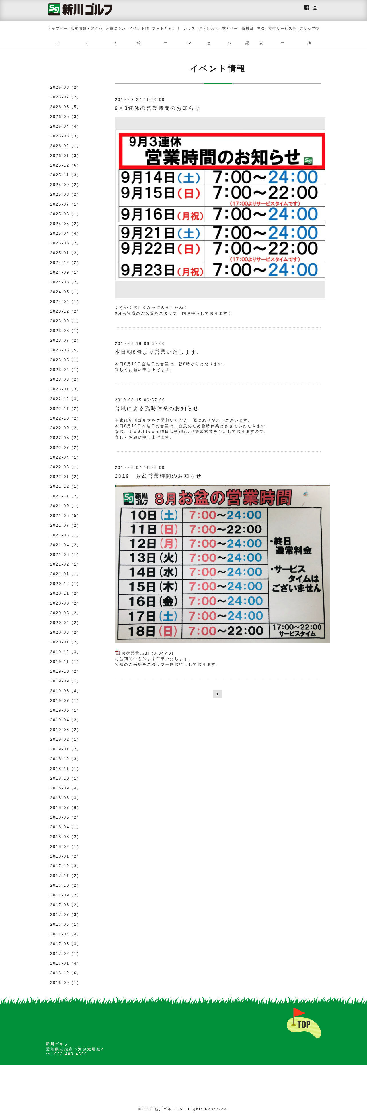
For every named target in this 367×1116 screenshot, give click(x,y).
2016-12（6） (65, 973)
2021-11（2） (65, 496)
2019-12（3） (65, 652)
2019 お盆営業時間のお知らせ (158, 476)
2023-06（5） (65, 350)
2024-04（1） (65, 301)
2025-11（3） (65, 175)
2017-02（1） (65, 953)
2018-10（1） (65, 778)
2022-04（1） (65, 457)
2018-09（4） (65, 788)
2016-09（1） (65, 983)
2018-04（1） (65, 827)
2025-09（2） (65, 185)
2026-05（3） (65, 116)
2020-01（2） (65, 642)
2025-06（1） (65, 214)
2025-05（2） (65, 224)
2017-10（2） (65, 885)
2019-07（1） (65, 700)
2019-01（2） (65, 749)
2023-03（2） (65, 379)
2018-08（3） (65, 798)
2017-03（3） (65, 944)
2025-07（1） (65, 204)
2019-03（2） (65, 730)
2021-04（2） (65, 545)
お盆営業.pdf (136, 653)
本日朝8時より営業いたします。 (159, 352)
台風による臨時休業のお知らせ (157, 408)
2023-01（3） (65, 389)
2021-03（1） (65, 554)
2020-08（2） (65, 603)
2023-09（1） (65, 321)
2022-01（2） (65, 477)
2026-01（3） (65, 155)
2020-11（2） (65, 593)
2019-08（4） (65, 691)
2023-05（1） (65, 360)
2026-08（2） (65, 87)
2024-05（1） (65, 292)
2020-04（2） (65, 623)
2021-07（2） (65, 525)
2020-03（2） (65, 632)
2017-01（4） (65, 963)
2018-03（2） (65, 837)
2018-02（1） (65, 846)
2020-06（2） (65, 613)
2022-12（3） (65, 399)
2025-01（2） (65, 253)
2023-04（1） (65, 370)
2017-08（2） (65, 905)
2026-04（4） (65, 126)
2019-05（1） (65, 710)
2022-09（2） (65, 428)
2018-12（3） (65, 759)
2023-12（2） (65, 311)
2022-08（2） (65, 438)
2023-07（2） (65, 340)
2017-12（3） (65, 866)
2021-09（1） (65, 506)
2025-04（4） (65, 233)
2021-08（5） (65, 515)
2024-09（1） (65, 272)
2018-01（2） (65, 856)
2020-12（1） (65, 584)
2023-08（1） (65, 331)
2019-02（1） (65, 739)
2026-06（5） (65, 107)
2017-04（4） (65, 934)
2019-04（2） (65, 720)
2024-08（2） (65, 282)
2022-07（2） (65, 447)
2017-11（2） (65, 876)
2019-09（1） (65, 681)
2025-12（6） (65, 165)
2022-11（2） (65, 408)
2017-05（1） (65, 924)
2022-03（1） (65, 467)
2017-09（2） (65, 895)
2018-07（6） (65, 807)
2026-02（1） (65, 146)
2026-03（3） (65, 136)
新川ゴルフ (165, 1109)
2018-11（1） (65, 769)
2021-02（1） (65, 564)
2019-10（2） (65, 671)
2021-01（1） (65, 574)
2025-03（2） (65, 243)
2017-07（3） (65, 914)
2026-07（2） (65, 97)
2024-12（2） (65, 262)
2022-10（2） (65, 418)
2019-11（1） (65, 661)
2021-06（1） (65, 535)
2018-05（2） (65, 817)
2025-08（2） (65, 194)
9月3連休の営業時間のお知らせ (157, 108)
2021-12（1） (65, 486)
